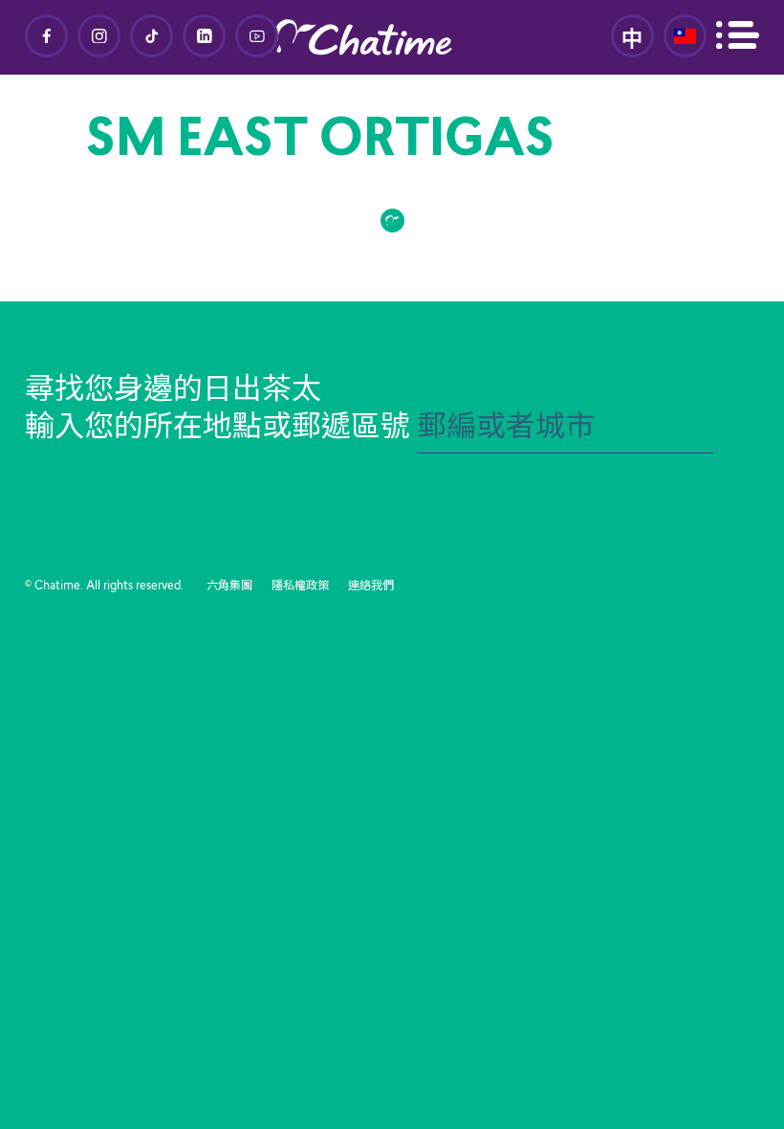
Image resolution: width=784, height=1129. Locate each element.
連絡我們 (371, 586)
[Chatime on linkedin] (204, 35)
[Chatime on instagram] (98, 35)
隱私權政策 (300, 586)
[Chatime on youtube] (256, 35)
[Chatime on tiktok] (151, 35)
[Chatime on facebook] (46, 35)
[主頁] (392, 37)
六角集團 (229, 586)
